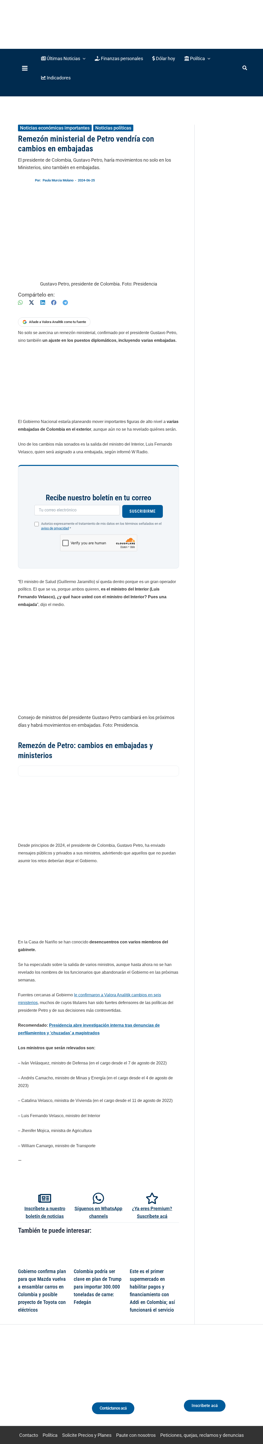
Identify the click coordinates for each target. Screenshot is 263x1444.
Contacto (28, 1435)
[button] (63, 58)
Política (50, 1435)
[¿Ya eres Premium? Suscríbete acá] (152, 1198)
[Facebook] (54, 302)
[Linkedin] (25, 1385)
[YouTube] (54, 1385)
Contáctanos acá (113, 1408)
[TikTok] (44, 1385)
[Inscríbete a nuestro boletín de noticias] (44, 1198)
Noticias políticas (113, 128)
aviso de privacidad (55, 528)
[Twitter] (16, 1385)
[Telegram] (65, 302)
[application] (83, 58)
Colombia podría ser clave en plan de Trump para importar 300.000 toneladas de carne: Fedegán (97, 1286)
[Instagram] (35, 1385)
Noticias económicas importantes (55, 128)
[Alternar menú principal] (24, 68)
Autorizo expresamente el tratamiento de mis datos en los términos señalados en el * (101, 526)
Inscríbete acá (205, 1405)
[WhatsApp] (20, 302)
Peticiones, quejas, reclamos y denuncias (202, 1435)
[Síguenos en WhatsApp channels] (98, 1198)
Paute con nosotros (136, 1435)
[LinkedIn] (42, 302)
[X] (31, 302)
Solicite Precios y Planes (86, 1435)
